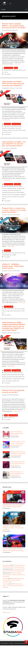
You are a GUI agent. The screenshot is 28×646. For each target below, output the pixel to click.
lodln (11, 311)
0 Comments (7, 74)
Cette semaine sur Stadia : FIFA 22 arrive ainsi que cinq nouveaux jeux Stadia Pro (13, 83)
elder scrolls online (9, 309)
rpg (24, 253)
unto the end (7, 132)
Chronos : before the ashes (9, 188)
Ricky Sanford (6, 565)
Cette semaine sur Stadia (15, 186)
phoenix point (7, 70)
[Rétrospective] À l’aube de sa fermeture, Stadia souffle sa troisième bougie (13, 580)
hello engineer (11, 128)
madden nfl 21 (9, 378)
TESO (22, 311)
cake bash (6, 126)
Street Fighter (15, 194)
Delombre (5, 578)
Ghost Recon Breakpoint (14, 190)
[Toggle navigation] (10, 3)
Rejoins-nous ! (6, 612)
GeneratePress (23, 643)
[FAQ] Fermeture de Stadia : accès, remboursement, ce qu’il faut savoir (13, 585)
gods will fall (10, 374)
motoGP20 (5, 192)
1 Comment (7, 257)
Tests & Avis (7, 250)
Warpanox (5, 584)
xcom (6, 72)
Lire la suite (17, 64)
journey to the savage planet (14, 376)
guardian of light (19, 374)
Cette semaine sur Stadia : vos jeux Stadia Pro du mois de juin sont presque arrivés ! (14, 144)
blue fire (6, 186)
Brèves (16, 68)
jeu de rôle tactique (9, 253)
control (12, 126)
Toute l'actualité (8, 68)
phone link (19, 130)
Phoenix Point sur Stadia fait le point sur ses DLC (13, 391)
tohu (3, 313)
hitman (16, 309)
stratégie (13, 255)
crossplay (19, 188)
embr (15, 126)
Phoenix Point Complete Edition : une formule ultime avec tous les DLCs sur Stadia (13, 26)
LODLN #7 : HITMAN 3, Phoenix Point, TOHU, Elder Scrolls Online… (13, 266)
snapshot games (16, 70)
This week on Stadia (11, 381)
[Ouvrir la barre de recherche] (26, 10)
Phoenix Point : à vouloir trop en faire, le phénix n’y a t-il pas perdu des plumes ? (14, 210)
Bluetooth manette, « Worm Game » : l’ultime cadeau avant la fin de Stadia (14, 574)
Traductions (7, 124)
